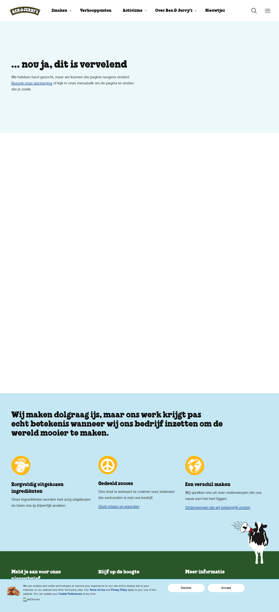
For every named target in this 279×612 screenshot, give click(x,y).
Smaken (59, 11)
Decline (186, 588)
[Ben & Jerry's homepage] (25, 11)
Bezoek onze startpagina (31, 83)
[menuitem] (60, 10)
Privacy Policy (119, 589)
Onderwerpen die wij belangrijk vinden (217, 507)
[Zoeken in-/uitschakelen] (254, 10)
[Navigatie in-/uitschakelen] (267, 10)
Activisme (133, 11)
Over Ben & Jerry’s (173, 11)
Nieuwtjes (215, 11)
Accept (226, 588)
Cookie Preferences (70, 593)
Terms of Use (97, 589)
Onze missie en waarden (118, 506)
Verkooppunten (95, 11)
